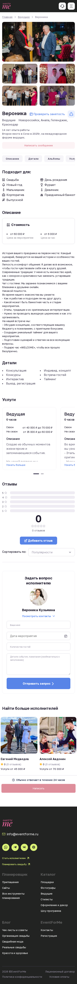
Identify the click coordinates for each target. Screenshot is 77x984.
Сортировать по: (14, 552)
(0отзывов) (13, 764)
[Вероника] (38, 42)
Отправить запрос (36, 683)
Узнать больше (15, 464)
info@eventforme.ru (22, 834)
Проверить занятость (49, 114)
